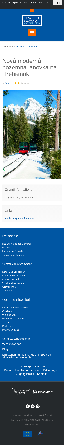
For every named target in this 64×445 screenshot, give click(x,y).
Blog (5, 349)
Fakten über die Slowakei (15, 307)
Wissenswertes (11, 344)
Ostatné (20, 46)
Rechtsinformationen (27, 370)
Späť (7, 83)
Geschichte (8, 311)
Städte (5, 322)
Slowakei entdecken (17, 264)
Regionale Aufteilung (13, 318)
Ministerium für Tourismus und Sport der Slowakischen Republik (27, 356)
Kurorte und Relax (11, 279)
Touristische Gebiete (13, 254)
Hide (57, 2)
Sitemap (26, 366)
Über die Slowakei (16, 300)
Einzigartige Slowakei (13, 251)
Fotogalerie (32, 46)
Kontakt (42, 374)
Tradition (7, 290)
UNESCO (6, 247)
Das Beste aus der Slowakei (16, 243)
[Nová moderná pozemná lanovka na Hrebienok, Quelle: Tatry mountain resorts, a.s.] (32, 134)
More (48, 2)
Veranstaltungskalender (17, 338)
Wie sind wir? (9, 314)
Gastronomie (9, 286)
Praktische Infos (10, 329)
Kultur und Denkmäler (14, 275)
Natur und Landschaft (13, 271)
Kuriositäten (8, 326)
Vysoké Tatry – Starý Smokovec (20, 218)
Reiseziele (10, 236)
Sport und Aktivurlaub (13, 283)
